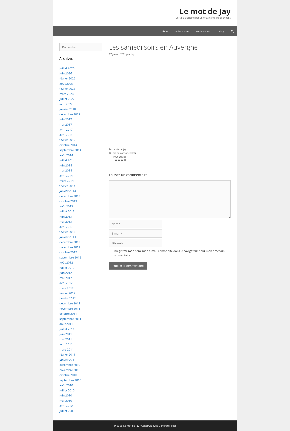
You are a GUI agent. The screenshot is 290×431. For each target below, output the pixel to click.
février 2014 (67, 186)
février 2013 (67, 232)
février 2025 (67, 89)
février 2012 (67, 293)
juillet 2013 (67, 211)
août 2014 (66, 155)
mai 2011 (65, 339)
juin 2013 (65, 216)
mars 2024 (66, 94)
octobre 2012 (68, 252)
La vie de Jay (119, 149)
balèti (133, 153)
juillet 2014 (67, 160)
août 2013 (66, 206)
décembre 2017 (69, 114)
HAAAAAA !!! (119, 160)
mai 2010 (65, 401)
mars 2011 (66, 349)
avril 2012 (66, 283)
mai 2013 (65, 221)
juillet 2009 (67, 411)
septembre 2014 (70, 150)
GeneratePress (168, 425)
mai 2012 (65, 278)
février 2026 (67, 78)
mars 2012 (66, 288)
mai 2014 (65, 170)
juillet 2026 (67, 68)
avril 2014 (66, 176)
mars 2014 (66, 181)
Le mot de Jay (205, 11)
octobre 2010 (68, 375)
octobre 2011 (68, 313)
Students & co (204, 31)
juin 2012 (65, 273)
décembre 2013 (69, 196)
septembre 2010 (70, 380)
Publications (182, 31)
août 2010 (66, 385)
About (165, 31)
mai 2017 (65, 124)
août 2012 (66, 262)
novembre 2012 (69, 247)
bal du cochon (120, 153)
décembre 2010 (69, 365)
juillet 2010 (67, 390)
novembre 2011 (69, 308)
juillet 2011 (67, 329)
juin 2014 (65, 165)
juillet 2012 (67, 268)
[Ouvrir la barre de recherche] (232, 31)
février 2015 (67, 140)
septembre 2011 (70, 319)
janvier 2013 (67, 237)
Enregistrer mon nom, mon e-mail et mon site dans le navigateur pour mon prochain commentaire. (169, 253)
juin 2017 (65, 119)
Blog (221, 31)
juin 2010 (65, 395)
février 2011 (67, 354)
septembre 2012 (70, 257)
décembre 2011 (69, 303)
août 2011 (66, 324)
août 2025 (66, 83)
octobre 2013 (68, 201)
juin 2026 (65, 73)
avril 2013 (66, 227)
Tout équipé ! (120, 156)
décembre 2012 (69, 242)
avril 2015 (66, 135)
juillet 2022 (67, 99)
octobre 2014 (68, 145)
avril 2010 (66, 406)
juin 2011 (65, 334)
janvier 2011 (67, 360)
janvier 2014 (67, 191)
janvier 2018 (67, 109)
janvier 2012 (67, 298)
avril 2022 (66, 104)
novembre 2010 (69, 370)
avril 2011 (66, 344)
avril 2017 (66, 129)
